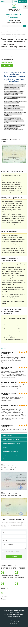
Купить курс (7, 65)
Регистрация (22, 1)
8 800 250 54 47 (15, 20)
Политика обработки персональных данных (14, 614)
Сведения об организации (10, 455)
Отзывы (5, 447)
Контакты (5, 459)
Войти (15, 1)
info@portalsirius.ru (14, 620)
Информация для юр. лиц (10, 451)
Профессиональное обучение (11, 443)
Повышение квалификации (11, 439)
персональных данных (10, 552)
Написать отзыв (18, 349)
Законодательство (14, 612)
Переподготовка (7, 435)
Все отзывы (11, 349)
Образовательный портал (14, 10)
